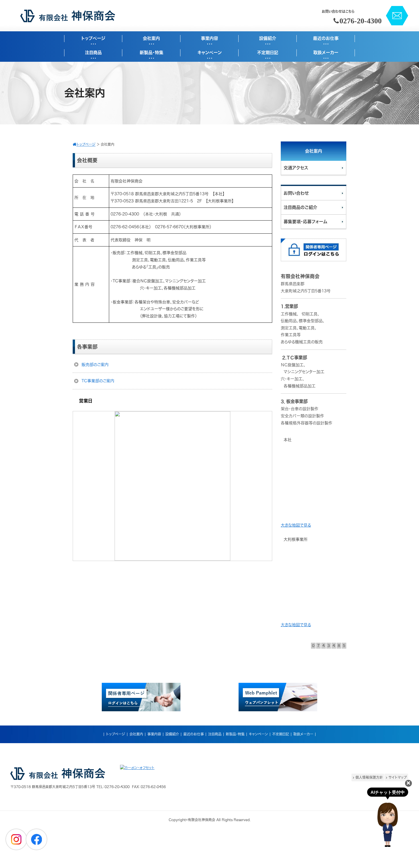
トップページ (115, 734)
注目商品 (214, 734)
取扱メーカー (303, 734)
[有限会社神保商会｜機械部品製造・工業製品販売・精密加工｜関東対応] (67, 21)
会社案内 (136, 734)
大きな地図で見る (296, 525)
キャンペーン (258, 734)
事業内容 (154, 734)
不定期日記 (280, 734)
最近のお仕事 (193, 734)
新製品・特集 (235, 734)
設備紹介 (172, 734)
